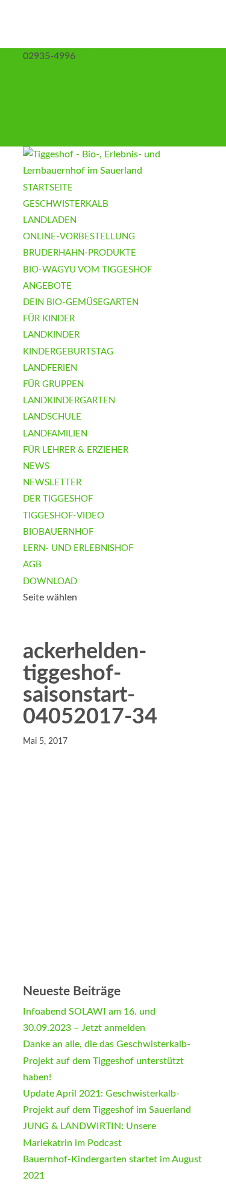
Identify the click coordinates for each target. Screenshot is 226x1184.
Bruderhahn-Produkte (79, 252)
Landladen (50, 220)
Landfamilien (55, 433)
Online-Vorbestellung (79, 236)
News (36, 466)
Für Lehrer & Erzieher (75, 450)
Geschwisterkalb (65, 204)
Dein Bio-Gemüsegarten (81, 302)
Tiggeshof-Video (63, 515)
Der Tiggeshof (58, 498)
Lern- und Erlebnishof (78, 548)
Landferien (50, 368)
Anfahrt (39, 88)
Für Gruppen (53, 384)
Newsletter (52, 482)
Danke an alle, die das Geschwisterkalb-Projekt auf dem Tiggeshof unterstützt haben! (106, 1060)
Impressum (46, 105)
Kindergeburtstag (68, 351)
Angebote (47, 286)
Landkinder (51, 334)
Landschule (52, 416)
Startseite (48, 187)
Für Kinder (49, 318)
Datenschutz (50, 122)
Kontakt (40, 72)
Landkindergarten (69, 400)
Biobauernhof (58, 532)
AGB (33, 138)
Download (50, 581)
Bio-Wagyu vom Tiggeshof (87, 269)
